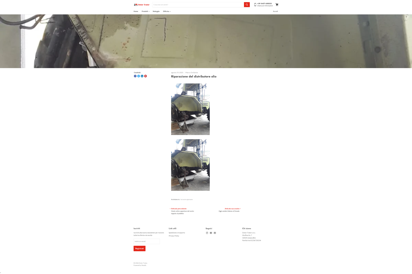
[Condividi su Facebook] (135, 76)
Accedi (275, 11)
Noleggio (156, 11)
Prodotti (145, 11)
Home (136, 11)
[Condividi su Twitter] (138, 76)
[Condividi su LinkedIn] (142, 76)
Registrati (139, 248)
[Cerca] (247, 4)
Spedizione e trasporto (177, 233)
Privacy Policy (174, 236)
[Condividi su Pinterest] (145, 76)
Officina (166, 11)
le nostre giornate (187, 199)
